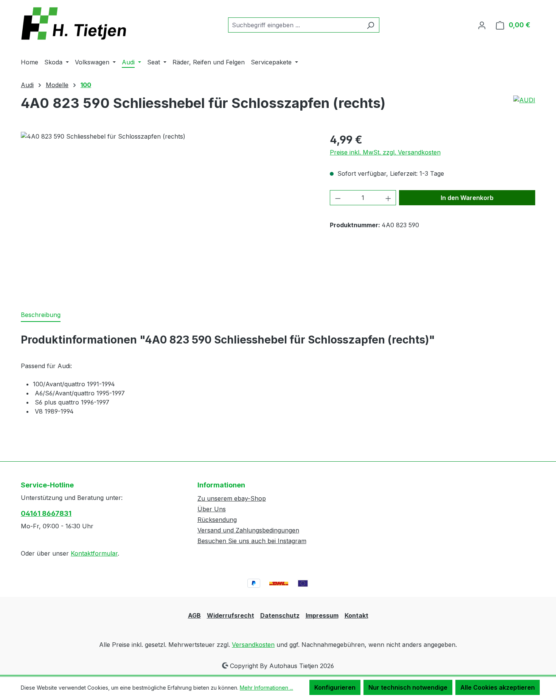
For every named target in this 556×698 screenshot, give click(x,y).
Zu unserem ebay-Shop (231, 498)
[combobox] (295, 25)
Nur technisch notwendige (407, 687)
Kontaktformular (94, 553)
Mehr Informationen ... (266, 687)
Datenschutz (280, 615)
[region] (167, 213)
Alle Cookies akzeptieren (497, 687)
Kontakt (356, 615)
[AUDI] (524, 100)
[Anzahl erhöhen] (388, 197)
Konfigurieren (335, 687)
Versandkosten (253, 644)
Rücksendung (217, 519)
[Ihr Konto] (482, 25)
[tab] (41, 315)
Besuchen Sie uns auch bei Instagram (251, 541)
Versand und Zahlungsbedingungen (248, 530)
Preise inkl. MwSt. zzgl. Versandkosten (385, 152)
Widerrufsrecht (230, 615)
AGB (194, 615)
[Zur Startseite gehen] (77, 23)
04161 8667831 (46, 513)
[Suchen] (370, 25)
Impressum (322, 615)
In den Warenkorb (467, 197)
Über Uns (211, 509)
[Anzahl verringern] (338, 197)
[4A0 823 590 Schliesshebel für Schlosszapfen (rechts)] (167, 213)
